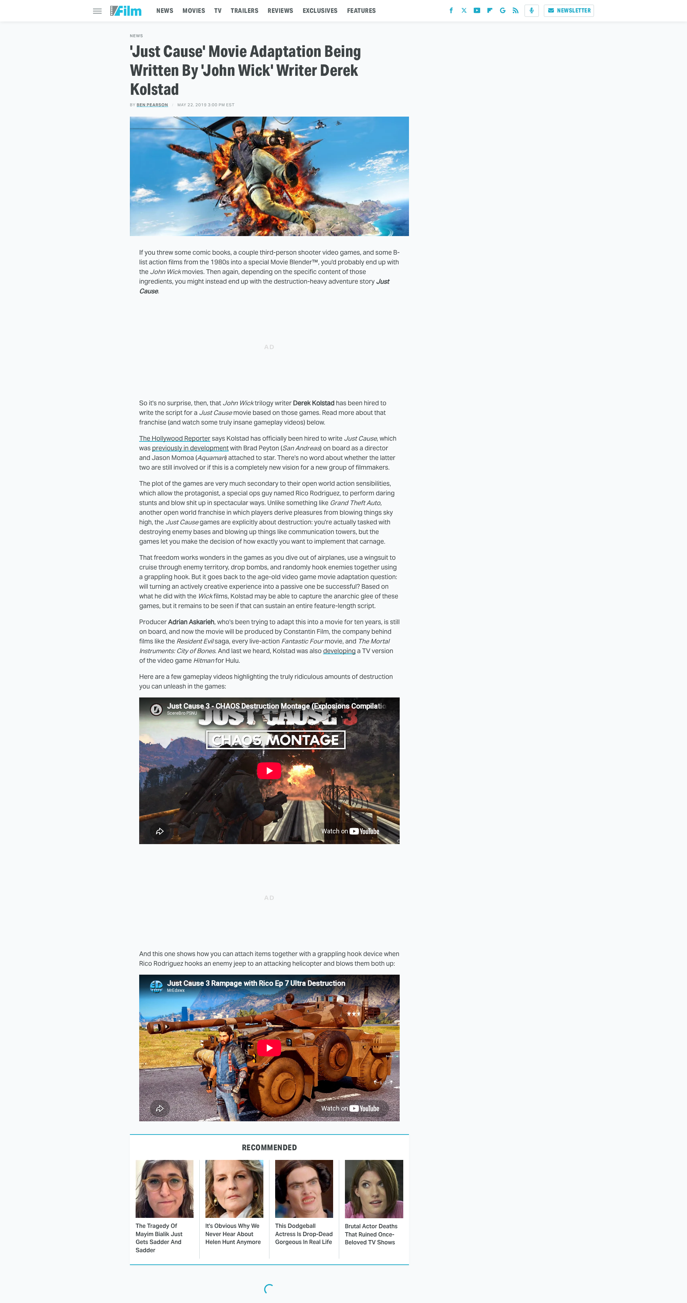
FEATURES (361, 10)
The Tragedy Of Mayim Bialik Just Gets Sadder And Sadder (159, 1238)
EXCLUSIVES (320, 10)
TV (217, 10)
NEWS (164, 10)
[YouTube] (477, 12)
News (136, 36)
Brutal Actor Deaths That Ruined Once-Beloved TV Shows (371, 1234)
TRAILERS (244, 10)
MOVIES (193, 10)
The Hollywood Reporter (174, 438)
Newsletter (574, 10)
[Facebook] (451, 12)
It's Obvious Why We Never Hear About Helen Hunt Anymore (233, 1234)
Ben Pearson (152, 104)
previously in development (190, 448)
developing (339, 651)
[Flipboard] (490, 12)
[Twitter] (464, 12)
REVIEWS (280, 10)
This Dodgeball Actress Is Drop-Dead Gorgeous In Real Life (304, 1234)
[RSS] (516, 12)
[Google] (503, 12)
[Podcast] (532, 11)
